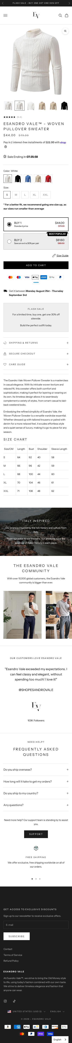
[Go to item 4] (42, 106)
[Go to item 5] (53, 106)
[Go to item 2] (19, 106)
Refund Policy (11, 960)
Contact (7, 949)
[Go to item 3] (31, 106)
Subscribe (17, 936)
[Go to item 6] (64, 106)
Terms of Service (12, 955)
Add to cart (36, 265)
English (55, 1011)
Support (36, 834)
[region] (36, 859)
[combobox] (60, 1039)
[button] (36, 224)
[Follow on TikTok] (14, 1001)
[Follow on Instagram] (5, 1001)
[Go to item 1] (8, 106)
